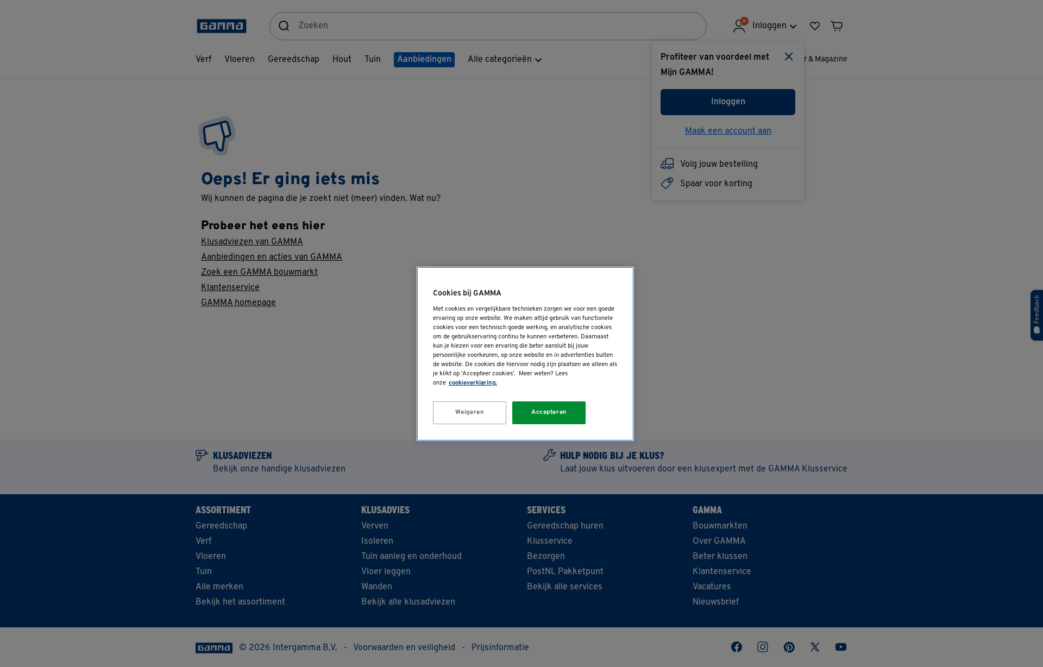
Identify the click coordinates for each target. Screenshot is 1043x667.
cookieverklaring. (473, 383)
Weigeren (470, 412)
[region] (525, 354)
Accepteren (549, 412)
